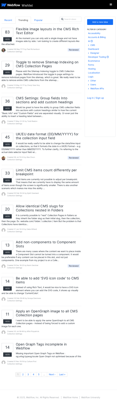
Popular (38, 20)
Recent (8, 20)
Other (93, 80)
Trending (23, 20)
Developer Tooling (97, 57)
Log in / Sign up (95, 97)
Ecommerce (94, 61)
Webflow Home (70, 397)
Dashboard (93, 49)
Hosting (92, 68)
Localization (94, 72)
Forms (91, 64)
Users (93, 84)
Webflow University (90, 397)
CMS (92, 45)
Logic (91, 76)
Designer (94, 53)
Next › (52, 374)
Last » (62, 374)
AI (89, 41)
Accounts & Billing (97, 37)
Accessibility (94, 33)
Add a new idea (100, 22)
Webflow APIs (97, 88)
